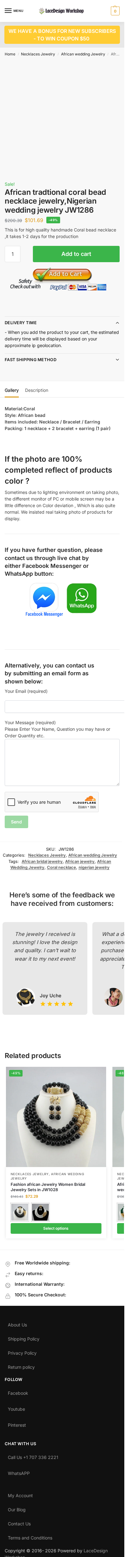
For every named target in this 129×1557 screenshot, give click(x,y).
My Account (20, 1494)
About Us (17, 1323)
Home (10, 54)
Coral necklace (61, 867)
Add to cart (76, 254)
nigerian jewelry (94, 867)
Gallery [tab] (12, 390)
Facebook (18, 1391)
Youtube (16, 1407)
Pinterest (17, 1423)
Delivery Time (21, 322)
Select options (56, 1228)
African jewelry (80, 861)
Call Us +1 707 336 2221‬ (33, 1456)
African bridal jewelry (42, 861)
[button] (114, 11)
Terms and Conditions (30, 1536)
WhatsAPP (19, 1472)
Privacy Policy (22, 1351)
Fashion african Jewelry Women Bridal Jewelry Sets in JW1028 (48, 1187)
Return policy (21, 1365)
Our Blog (17, 1508)
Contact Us (19, 1522)
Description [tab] (36, 390)
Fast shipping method (30, 359)
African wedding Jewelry (83, 54)
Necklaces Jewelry (38, 54)
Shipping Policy (23, 1337)
